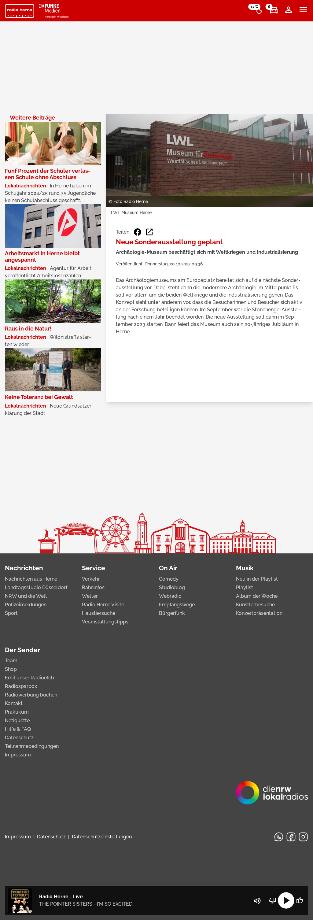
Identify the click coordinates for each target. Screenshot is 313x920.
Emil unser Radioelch (29, 678)
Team (11, 660)
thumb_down (272, 900)
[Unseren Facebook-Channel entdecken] (291, 837)
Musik (245, 568)
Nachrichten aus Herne (31, 579)
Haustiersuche (98, 613)
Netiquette (17, 720)
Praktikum (17, 712)
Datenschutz (19, 738)
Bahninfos (93, 587)
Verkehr (91, 579)
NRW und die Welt (26, 596)
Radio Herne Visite (103, 605)
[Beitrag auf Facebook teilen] (137, 232)
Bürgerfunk (172, 613)
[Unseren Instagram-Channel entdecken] (303, 837)
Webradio (170, 596)
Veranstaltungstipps (105, 622)
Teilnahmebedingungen (32, 746)
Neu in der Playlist (257, 579)
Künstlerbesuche (255, 605)
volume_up (257, 900)
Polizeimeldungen (25, 605)
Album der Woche (257, 596)
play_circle (286, 900)
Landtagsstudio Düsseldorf (36, 587)
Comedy (169, 579)
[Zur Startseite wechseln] (19, 11)
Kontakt (14, 703)
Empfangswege (177, 605)
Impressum (18, 755)
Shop (11, 669)
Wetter (90, 596)
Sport (11, 613)
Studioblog (172, 587)
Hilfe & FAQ (18, 729)
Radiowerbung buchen (31, 695)
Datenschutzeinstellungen (102, 837)
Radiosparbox (21, 686)
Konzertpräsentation (259, 613)
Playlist (244, 587)
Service (93, 568)
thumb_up (299, 900)
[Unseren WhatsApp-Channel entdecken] (279, 837)
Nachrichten (24, 568)
